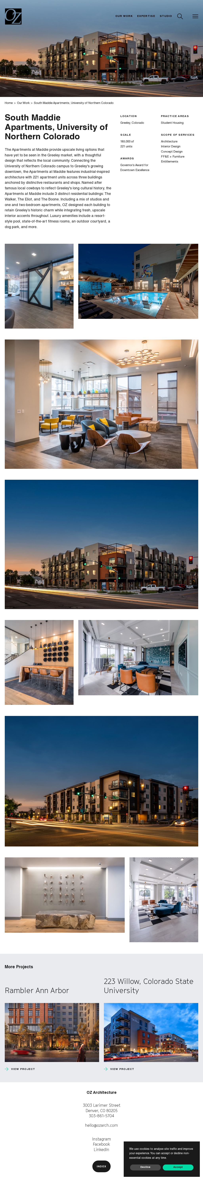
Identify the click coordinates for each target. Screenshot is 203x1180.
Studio (166, 16)
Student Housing (172, 123)
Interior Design (170, 146)
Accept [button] (178, 1167)
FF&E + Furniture (172, 156)
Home (9, 103)
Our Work (124, 16)
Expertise (146, 16)
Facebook (101, 1144)
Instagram (101, 1139)
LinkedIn (101, 1149)
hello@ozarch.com (101, 1125)
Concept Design (172, 151)
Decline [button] (145, 1167)
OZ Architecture (102, 1093)
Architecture (169, 141)
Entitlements (169, 161)
